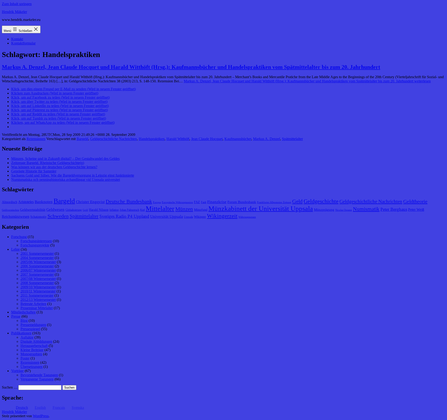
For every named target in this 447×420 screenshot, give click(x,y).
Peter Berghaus (393, 209)
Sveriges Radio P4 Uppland (124, 216)
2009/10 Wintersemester (38, 287)
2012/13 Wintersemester (38, 300)
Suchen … (9, 387)
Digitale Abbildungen (36, 341)
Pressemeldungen (33, 325)
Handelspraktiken (152, 139)
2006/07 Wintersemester (38, 270)
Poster (25, 358)
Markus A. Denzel (266, 139)
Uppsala (188, 216)
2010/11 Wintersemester (38, 291)
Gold (85, 210)
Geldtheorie (415, 201)
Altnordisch (9, 202)
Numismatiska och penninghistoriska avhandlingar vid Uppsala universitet (65, 179)
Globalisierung (73, 210)
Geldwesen (55, 209)
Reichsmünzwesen (15, 216)
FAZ (197, 202)
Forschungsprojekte (34, 245)
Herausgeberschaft (34, 346)
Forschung (19, 237)
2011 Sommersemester (37, 295)
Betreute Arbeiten (33, 304)
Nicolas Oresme (343, 210)
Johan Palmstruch (129, 210)
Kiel (142, 210)
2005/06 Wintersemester (38, 262)
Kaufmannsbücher (237, 139)
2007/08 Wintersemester (38, 279)
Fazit (203, 202)
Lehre (15, 249)
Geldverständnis (10, 210)
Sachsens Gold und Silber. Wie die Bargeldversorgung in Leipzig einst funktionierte (72, 175)
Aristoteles (26, 202)
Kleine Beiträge (32, 350)
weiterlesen (307, 81)
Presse (15, 316)
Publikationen (21, 333)
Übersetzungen (31, 367)
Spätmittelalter (292, 139)
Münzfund (200, 210)
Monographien (31, 354)
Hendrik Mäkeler (14, 12)
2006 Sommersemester (37, 266)
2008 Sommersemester (37, 283)
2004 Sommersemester (37, 258)
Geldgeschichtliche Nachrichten (113, 139)
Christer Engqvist (90, 202)
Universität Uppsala (166, 216)
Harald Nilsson (98, 210)
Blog (24, 321)
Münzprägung (324, 210)
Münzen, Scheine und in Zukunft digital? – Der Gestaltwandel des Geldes (65, 159)
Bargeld (82, 139)
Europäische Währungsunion (177, 202)
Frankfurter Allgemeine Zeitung (274, 202)
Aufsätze (27, 337)
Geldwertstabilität (32, 210)
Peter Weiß (416, 210)
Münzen (184, 209)
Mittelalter (160, 208)
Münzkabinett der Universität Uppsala (260, 208)
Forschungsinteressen (36, 241)
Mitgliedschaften (23, 312)
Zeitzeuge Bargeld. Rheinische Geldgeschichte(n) (47, 163)
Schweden (58, 216)
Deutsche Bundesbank (129, 201)
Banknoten (44, 202)
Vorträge (17, 371)
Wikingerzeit (222, 215)
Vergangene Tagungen (37, 379)
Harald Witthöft (177, 139)
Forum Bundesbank (241, 202)
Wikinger (200, 216)
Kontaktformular (23, 43)
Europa (157, 202)
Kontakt (17, 39)
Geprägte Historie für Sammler (33, 171)
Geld (297, 201)
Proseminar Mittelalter (36, 308)
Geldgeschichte (321, 201)
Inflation (114, 210)
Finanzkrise (217, 202)
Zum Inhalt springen (17, 4)
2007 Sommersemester (37, 274)
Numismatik (366, 209)
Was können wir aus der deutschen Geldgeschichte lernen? (54, 167)
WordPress (41, 416)
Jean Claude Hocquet (207, 139)
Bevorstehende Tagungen (39, 375)
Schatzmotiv (38, 216)
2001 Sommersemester (37, 253)
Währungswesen (247, 217)
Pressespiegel (30, 329)
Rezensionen (36, 139)
